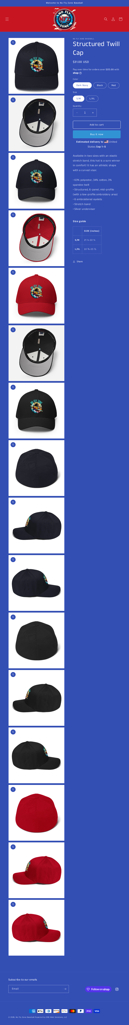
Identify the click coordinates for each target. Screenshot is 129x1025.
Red (114, 85)
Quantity (77, 106)
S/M (78, 98)
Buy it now (96, 134)
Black (100, 85)
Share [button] (80, 261)
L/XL (92, 98)
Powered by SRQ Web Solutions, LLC (51, 1017)
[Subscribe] (65, 989)
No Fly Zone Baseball (25, 1017)
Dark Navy (82, 85)
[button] (7, 19)
